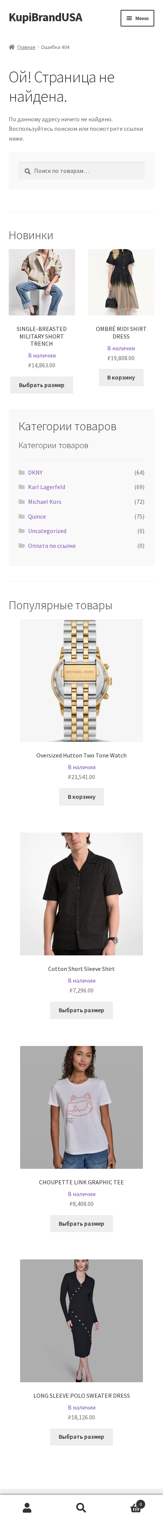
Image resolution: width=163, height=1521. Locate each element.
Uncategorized (47, 531)
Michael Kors (44, 501)
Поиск (81, 1508)
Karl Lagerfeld (46, 487)
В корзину (121, 377)
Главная (26, 47)
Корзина (125, 1501)
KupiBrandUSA (45, 17)
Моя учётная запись (27, 1508)
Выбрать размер (41, 385)
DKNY (35, 472)
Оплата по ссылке (52, 545)
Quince (37, 516)
